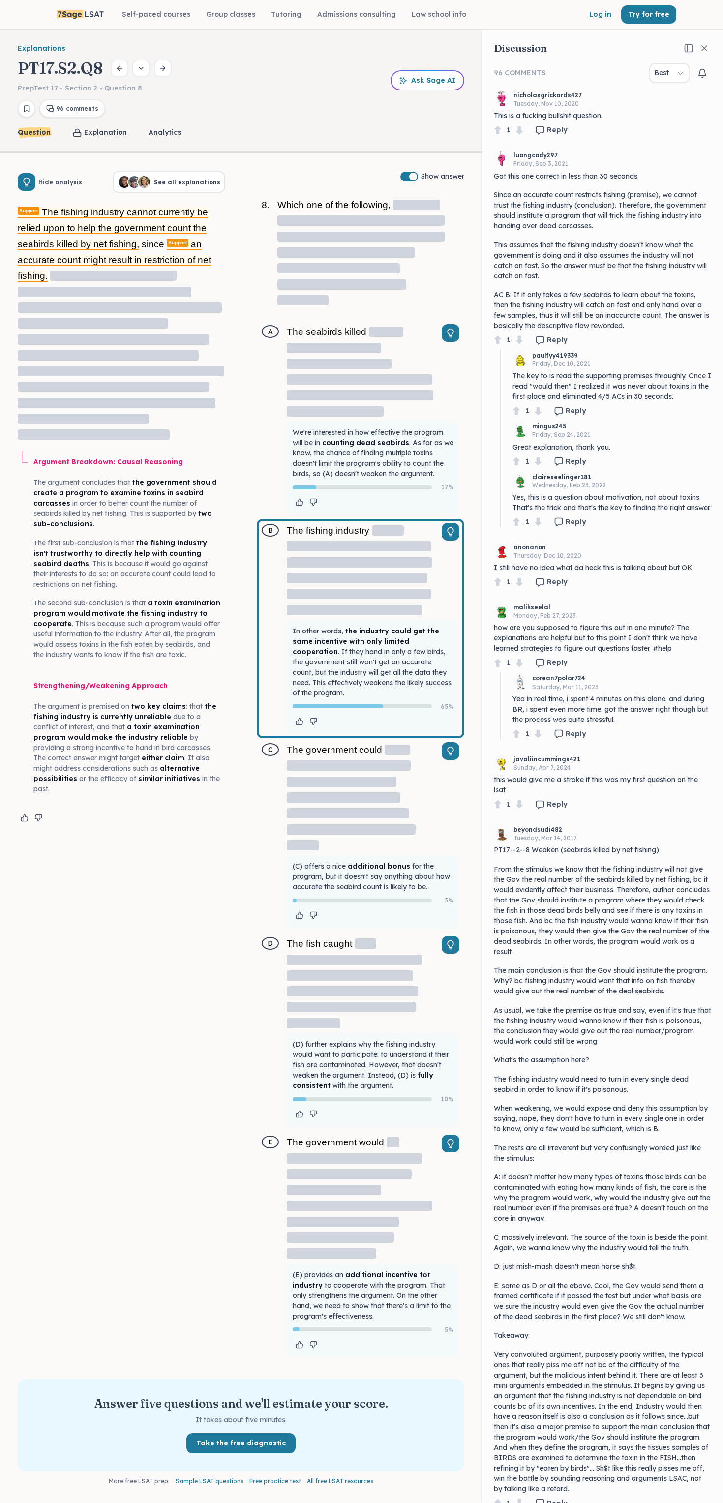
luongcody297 (535, 155)
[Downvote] (519, 130)
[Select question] (141, 68)
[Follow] (702, 73)
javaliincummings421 (546, 759)
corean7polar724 (558, 678)
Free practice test (275, 1481)
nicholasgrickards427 (547, 95)
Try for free (648, 14)
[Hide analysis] (26, 182)
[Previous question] (119, 68)
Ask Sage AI (433, 80)
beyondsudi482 (537, 829)
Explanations (41, 48)
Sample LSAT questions (209, 1481)
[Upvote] (498, 130)
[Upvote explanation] (24, 818)
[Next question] (163, 68)
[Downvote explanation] (38, 818)
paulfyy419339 (555, 355)
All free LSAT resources (340, 1481)
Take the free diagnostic (241, 1443)
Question (34, 132)
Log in (600, 14)
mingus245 (549, 426)
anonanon (529, 547)
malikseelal (531, 607)
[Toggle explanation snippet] (450, 333)
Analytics (165, 132)
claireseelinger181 (561, 477)
